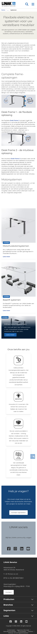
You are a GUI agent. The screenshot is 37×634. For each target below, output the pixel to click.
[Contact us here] (32, 456)
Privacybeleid (22, 631)
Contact (9, 592)
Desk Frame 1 (14, 120)
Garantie (30, 631)
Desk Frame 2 (15, 158)
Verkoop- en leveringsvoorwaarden (18, 633)
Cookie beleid (11, 630)
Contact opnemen (18, 512)
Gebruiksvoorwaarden (9, 631)
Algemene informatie (23, 630)
